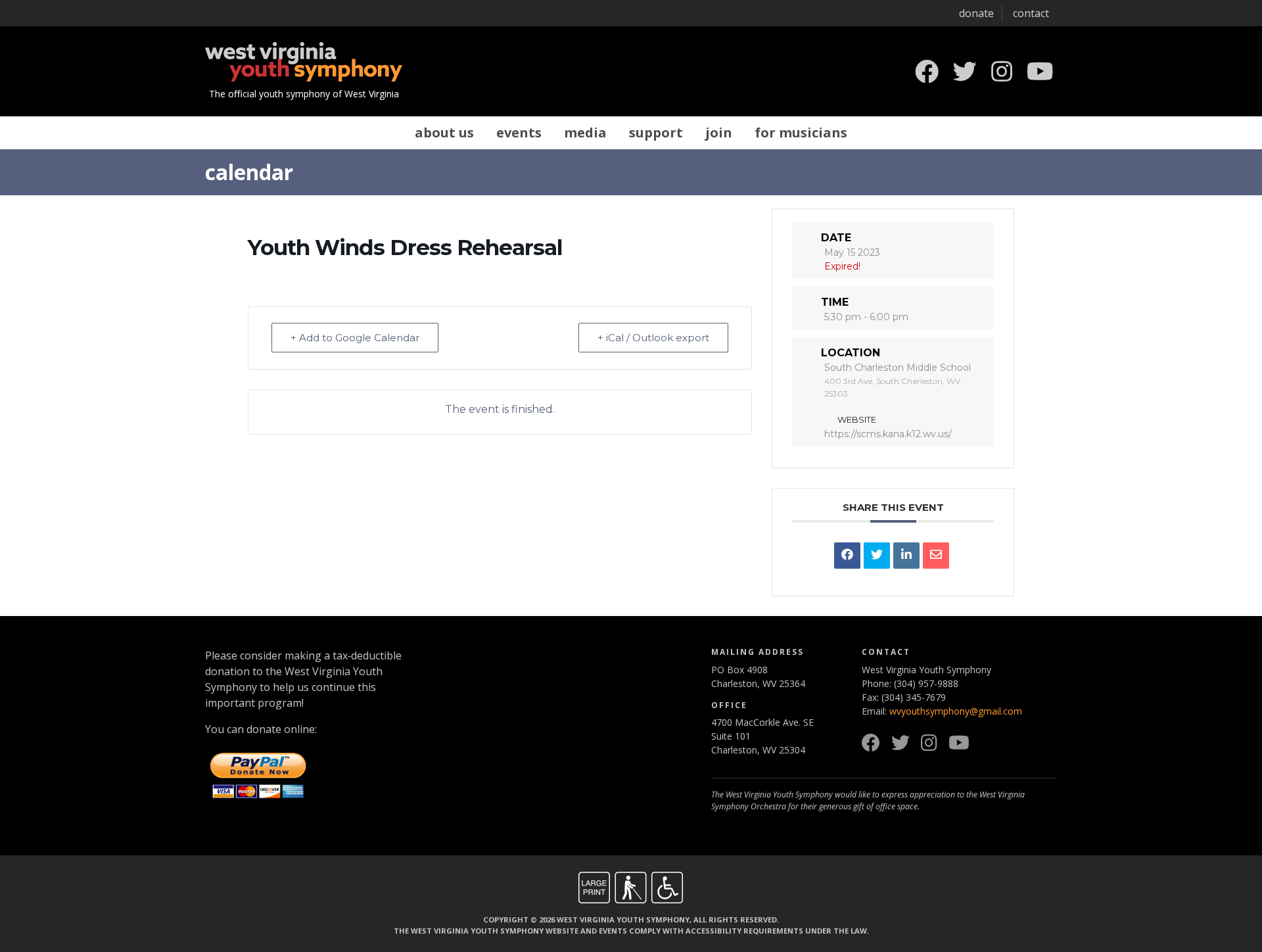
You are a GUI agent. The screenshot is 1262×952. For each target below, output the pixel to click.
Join (718, 132)
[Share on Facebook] (847, 555)
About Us (444, 132)
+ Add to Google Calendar (355, 337)
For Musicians (801, 132)
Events (519, 132)
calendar (249, 172)
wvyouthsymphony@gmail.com (955, 711)
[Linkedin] (906, 555)
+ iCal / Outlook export (653, 337)
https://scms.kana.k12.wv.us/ (888, 434)
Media (585, 132)
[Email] (936, 555)
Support (656, 132)
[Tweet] (877, 555)
